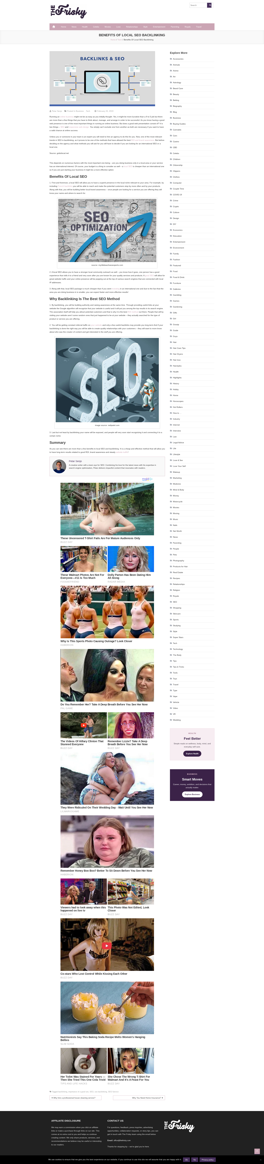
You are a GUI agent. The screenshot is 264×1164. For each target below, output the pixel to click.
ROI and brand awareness (142, 140)
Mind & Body (178, 490)
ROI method (133, 312)
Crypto (176, 206)
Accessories (178, 59)
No (194, 1160)
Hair (175, 342)
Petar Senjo (57, 111)
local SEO (128, 166)
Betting (176, 100)
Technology (178, 649)
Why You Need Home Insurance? (146, 1098)
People (176, 549)
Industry (176, 419)
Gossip (176, 324)
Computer (177, 183)
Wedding (177, 720)
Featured (177, 265)
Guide (175, 330)
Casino (176, 141)
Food (175, 271)
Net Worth (177, 531)
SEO (62, 127)
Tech (88, 111)
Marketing (177, 478)
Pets (175, 555)
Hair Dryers (178, 354)
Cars (175, 136)
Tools (175, 673)
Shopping (177, 608)
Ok (186, 1160)
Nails (175, 525)
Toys (175, 679)
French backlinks (65, 186)
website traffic (122, 452)
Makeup (176, 472)
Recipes (176, 578)
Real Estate (178, 572)
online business (67, 117)
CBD (175, 147)
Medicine (177, 484)
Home (63, 27)
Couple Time (178, 189)
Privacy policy (208, 1160)
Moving (176, 513)
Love (118, 27)
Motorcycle (177, 501)
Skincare (177, 614)
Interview (177, 431)
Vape (175, 696)
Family (176, 254)
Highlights (177, 378)
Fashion (176, 259)
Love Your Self (179, 466)
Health (85, 27)
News (74, 27)
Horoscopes (178, 401)
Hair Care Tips (179, 348)
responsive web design (79, 127)
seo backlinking (101, 1092)
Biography (177, 106)
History (176, 383)
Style (145, 27)
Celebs (96, 27)
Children (176, 159)
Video (175, 708)
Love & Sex (178, 460)
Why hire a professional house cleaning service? (74, 1098)
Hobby (176, 389)
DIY (174, 224)
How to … (177, 413)
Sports (176, 620)
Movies (108, 27)
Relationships (132, 27)
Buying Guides (179, 124)
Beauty (176, 94)
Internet (176, 425)
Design (176, 218)
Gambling (177, 295)
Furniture (177, 283)
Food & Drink (178, 277)
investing (115, 289)
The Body (177, 655)
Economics (177, 230)
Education (177, 236)
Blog (175, 112)
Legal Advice (178, 442)
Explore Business (192, 794)
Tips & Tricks (178, 667)
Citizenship (177, 165)
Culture (176, 212)
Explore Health (192, 754)
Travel (198, 27)
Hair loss (177, 360)
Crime (175, 200)
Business (80, 111)
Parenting (175, 27)
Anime (175, 71)
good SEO (149, 275)
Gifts (175, 313)
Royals (188, 27)
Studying (177, 625)
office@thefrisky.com (122, 1140)
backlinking (62, 1092)
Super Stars (178, 637)
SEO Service (113, 1092)
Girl (174, 318)
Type (175, 690)
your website (96, 325)
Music (175, 519)
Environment (178, 248)
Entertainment (159, 27)
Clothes (176, 177)
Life (174, 448)
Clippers (176, 171)
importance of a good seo (78, 1092)
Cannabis (177, 130)
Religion (176, 590)
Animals (176, 65)
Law (175, 437)
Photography (178, 560)
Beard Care (178, 88)
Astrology (177, 82)
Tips (175, 661)
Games (176, 301)
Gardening (177, 307)
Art (174, 76)
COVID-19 (177, 195)
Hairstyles (177, 366)
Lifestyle (176, 454)
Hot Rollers (178, 407)
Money (176, 496)
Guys (175, 336)
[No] (260, 1159)
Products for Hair (180, 566)
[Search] (209, 5)
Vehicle (176, 702)
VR (174, 714)
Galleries (177, 289)
